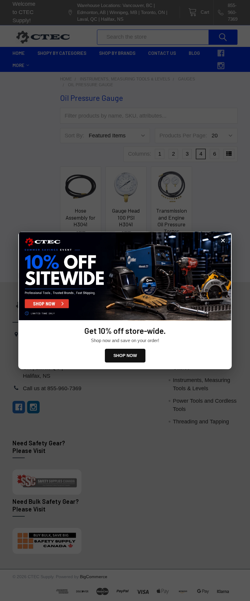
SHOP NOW (125, 355)
